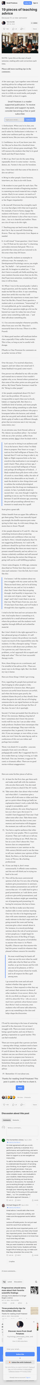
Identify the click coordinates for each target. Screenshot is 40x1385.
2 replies (12, 1261)
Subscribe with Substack (21, 1362)
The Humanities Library (15, 1140)
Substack (9, 1380)
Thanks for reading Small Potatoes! (14, 1314)
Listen (35, 23)
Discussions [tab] (18, 1282)
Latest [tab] (10, 1282)
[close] (34, 1322)
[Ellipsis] (37, 1139)
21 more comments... (9, 1271)
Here (17, 438)
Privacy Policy (27, 1371)
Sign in (35, 3)
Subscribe (27, 3)
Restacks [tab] (16, 1120)
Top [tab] (4, 1282)
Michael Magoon (12, 1205)
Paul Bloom (11, 22)
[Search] (36, 1282)
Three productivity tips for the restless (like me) (13, 1309)
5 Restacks (27, 1097)
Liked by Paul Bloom (14, 1142)
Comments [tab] (7, 1120)
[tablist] (11, 1120)
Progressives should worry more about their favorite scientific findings (14, 1290)
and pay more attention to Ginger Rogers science (14, 1297)
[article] (20, 1295)
